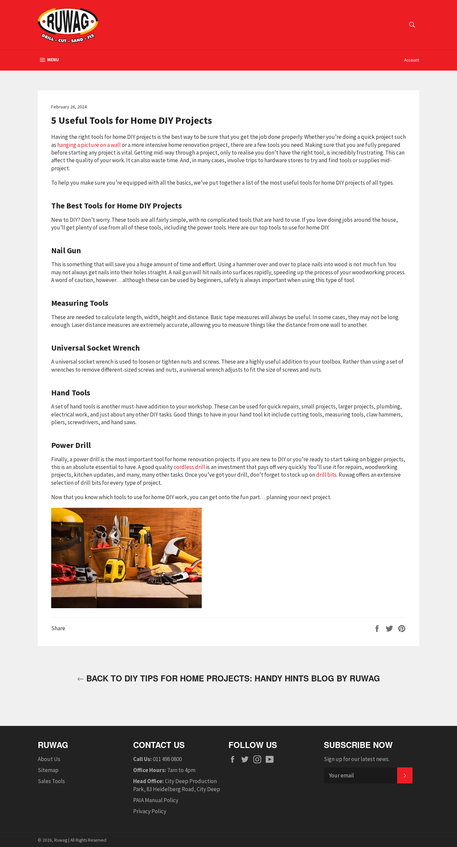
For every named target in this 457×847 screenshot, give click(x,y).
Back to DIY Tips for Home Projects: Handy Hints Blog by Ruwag (232, 678)
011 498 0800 (167, 759)
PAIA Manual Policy (155, 800)
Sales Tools (51, 781)
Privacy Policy (149, 811)
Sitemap (48, 770)
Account (411, 60)
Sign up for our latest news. (356, 759)
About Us (49, 759)
